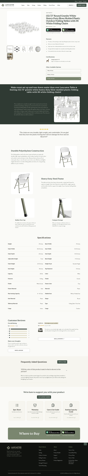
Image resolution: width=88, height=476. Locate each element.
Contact (84, 1)
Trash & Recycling (42, 465)
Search (71, 5)
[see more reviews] (40, 330)
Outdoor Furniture (43, 455)
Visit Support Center (44, 397)
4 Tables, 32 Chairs (50, 74)
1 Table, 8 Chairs (50, 70)
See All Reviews (58, 339)
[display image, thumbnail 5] (38, 49)
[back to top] (85, 444)
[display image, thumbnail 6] (10, 56)
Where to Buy (81, 5)
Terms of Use (71, 450)
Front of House (42, 460)
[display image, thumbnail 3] (24, 49)
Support (80, 1)
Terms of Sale (71, 458)
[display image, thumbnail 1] (10, 49)
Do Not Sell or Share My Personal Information (73, 462)
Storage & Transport (43, 463)
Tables (40, 450)
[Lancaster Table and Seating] (8, 5)
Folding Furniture (42, 458)
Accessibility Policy (73, 452)
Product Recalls (57, 452)
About (76, 1)
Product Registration (58, 460)
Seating (40, 452)
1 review (54, 26)
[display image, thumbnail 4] (31, 49)
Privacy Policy (72, 455)
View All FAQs (62, 362)
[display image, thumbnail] (17, 49)
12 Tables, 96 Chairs (51, 78)
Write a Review (19, 350)
